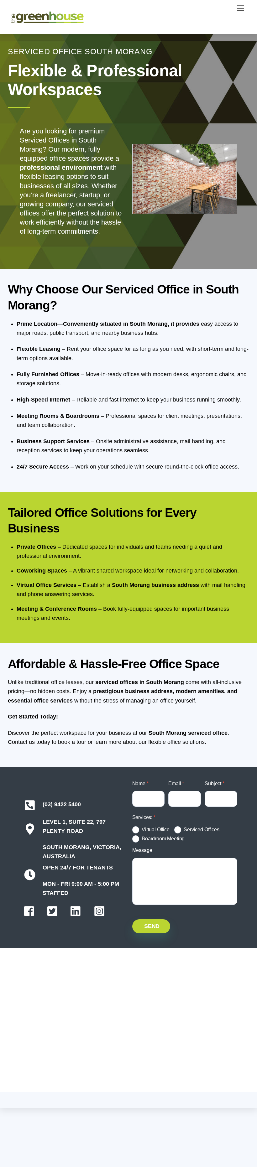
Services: (143, 817)
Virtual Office (156, 829)
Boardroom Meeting (163, 838)
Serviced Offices (201, 829)
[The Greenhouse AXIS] (47, 22)
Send (152, 926)
